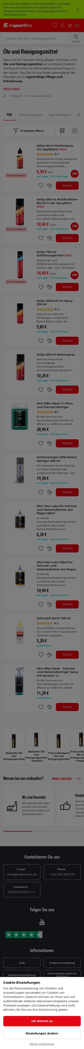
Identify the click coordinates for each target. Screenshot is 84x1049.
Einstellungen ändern (42, 1033)
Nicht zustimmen (42, 1044)
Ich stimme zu (42, 1021)
